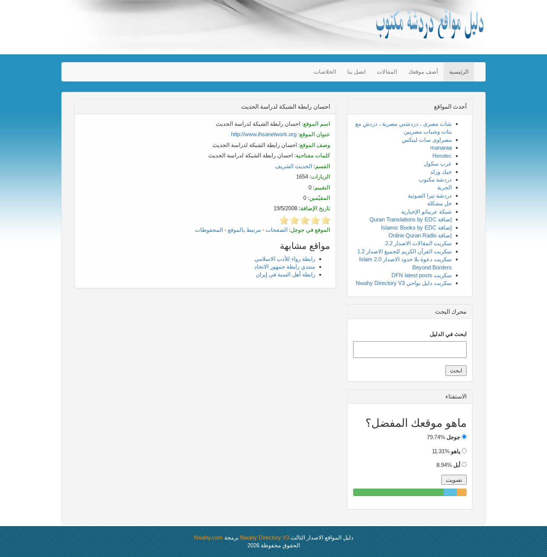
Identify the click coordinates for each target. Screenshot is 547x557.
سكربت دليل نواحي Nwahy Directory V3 (404, 283)
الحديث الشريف (293, 166)
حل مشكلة (439, 203)
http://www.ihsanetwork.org (264, 134)
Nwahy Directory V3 (264, 537)
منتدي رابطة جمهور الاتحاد (284, 266)
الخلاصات (325, 71)
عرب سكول (438, 163)
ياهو (455, 451)
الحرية (444, 187)
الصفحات (277, 230)
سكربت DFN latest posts (421, 275)
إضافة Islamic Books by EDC (416, 227)
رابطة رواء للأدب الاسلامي (285, 259)
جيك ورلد (441, 172)
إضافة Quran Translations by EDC (411, 219)
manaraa (441, 147)
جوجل (453, 437)
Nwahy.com (208, 537)
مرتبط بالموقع (244, 230)
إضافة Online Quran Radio (420, 235)
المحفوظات (209, 230)
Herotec (442, 156)
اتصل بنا (356, 71)
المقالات (387, 71)
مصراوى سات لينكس (427, 140)
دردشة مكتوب (435, 179)
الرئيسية (458, 71)
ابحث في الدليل (448, 334)
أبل (456, 465)
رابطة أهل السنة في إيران (285, 274)
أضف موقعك (423, 71)
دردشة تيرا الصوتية (430, 195)
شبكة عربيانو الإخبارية (426, 211)
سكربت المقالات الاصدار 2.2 (418, 243)
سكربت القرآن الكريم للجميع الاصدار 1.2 (404, 251)
